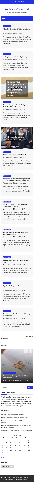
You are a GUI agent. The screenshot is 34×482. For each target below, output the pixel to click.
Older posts (5, 339)
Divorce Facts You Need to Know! (14, 155)
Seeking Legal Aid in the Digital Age (15, 57)
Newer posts (29, 336)
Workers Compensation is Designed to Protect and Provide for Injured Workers (17, 106)
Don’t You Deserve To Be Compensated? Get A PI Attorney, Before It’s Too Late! (16, 179)
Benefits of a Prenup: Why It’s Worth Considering (16, 377)
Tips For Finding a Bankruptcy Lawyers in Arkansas (17, 287)
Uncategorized (6, 26)
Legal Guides (12, 373)
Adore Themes (22, 479)
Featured (6, 373)
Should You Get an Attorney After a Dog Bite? (12, 414)
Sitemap (26, 477)
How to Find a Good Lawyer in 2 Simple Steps (16, 261)
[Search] (30, 18)
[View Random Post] (27, 18)
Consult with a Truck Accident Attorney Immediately (16, 315)
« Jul (2, 457)
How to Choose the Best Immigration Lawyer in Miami (14, 417)
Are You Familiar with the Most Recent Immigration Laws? (16, 233)
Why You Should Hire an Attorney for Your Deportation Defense (16, 430)
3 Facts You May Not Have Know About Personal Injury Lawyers (16, 205)
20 (15, 448)
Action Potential (17, 9)
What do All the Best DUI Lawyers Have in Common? (16, 30)
